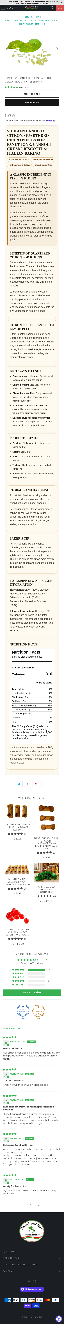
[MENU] (1, 8)
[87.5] (38, 1011)
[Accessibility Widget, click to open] (58, 1318)
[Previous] (7, 48)
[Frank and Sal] (32, 8)
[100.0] (23, 1011)
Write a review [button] (32, 992)
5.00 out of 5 (40, 960)
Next (37, 17)
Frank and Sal (35, 1317)
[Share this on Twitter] (19, 784)
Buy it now (32, 102)
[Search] (52, 8)
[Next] (57, 48)
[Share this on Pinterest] (35, 784)
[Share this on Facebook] (27, 784)
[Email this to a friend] (44, 784)
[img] (9, 1037)
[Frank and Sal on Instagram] (34, 1282)
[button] (12, 87)
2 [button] (31, 1205)
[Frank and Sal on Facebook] (29, 1282)
